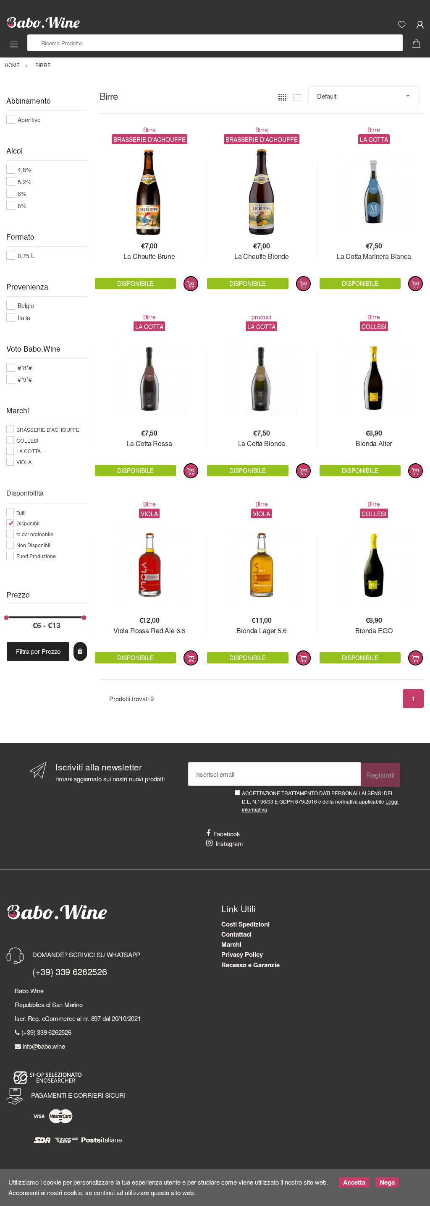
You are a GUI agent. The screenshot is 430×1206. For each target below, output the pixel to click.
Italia (24, 317)
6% (22, 193)
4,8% (24, 169)
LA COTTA (28, 450)
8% (22, 205)
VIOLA (23, 461)
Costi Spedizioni (245, 924)
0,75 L (26, 255)
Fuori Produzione (36, 555)
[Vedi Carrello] (419, 43)
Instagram (229, 843)
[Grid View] (282, 96)
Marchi (231, 944)
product (262, 317)
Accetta (354, 1182)
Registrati (380, 775)
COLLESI (27, 440)
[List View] (297, 96)
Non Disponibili (34, 544)
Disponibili (28, 523)
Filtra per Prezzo (38, 651)
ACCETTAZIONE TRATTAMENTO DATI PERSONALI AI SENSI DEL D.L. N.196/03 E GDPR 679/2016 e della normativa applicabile (320, 801)
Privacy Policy (242, 954)
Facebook (226, 833)
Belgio (26, 305)
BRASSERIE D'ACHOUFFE (47, 429)
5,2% (24, 182)
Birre (149, 129)
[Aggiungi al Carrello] (191, 283)
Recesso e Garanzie (250, 964)
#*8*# (25, 367)
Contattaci (236, 934)
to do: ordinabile (34, 534)
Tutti (21, 512)
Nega (387, 1182)
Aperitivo (29, 119)
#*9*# (25, 379)
